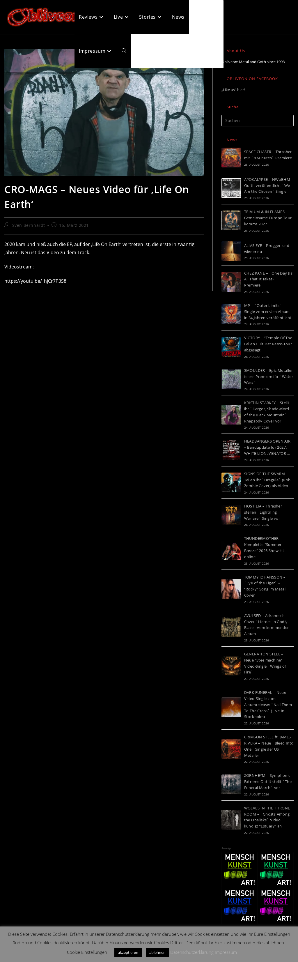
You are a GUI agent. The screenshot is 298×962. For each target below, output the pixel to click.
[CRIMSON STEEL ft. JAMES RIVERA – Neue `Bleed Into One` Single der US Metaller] (231, 749)
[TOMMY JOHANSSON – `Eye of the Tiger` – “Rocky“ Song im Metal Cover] (231, 589)
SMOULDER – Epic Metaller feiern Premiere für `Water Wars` (268, 376)
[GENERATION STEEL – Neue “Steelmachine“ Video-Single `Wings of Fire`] (231, 666)
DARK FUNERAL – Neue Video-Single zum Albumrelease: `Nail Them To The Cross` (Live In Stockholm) (268, 704)
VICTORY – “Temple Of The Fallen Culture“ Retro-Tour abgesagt (268, 344)
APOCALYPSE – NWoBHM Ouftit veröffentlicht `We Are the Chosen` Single (267, 185)
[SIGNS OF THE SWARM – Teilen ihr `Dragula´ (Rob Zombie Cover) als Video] (231, 482)
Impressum (226, 952)
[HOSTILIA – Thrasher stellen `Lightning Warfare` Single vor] (231, 515)
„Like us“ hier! (233, 89)
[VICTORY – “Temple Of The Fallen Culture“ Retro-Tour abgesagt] (231, 347)
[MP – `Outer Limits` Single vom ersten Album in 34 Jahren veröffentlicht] (231, 314)
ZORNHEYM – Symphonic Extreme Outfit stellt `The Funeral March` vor (268, 781)
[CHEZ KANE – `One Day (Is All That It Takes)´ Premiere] (231, 282)
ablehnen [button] (157, 952)
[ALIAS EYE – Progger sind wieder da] (231, 251)
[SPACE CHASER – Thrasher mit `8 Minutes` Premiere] (231, 157)
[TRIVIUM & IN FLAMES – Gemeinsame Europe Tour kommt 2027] (231, 220)
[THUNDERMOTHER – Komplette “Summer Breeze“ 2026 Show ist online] (231, 550)
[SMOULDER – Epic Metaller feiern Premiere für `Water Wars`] (231, 379)
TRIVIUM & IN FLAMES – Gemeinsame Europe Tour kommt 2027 (268, 218)
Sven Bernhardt (28, 225)
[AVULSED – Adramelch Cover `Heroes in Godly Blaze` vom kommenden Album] (231, 627)
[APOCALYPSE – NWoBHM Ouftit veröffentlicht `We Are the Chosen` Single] (231, 188)
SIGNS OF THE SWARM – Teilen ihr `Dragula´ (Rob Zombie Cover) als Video (267, 480)
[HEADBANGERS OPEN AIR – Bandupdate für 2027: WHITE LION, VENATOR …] (231, 450)
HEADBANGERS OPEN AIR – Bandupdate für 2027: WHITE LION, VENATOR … (267, 447)
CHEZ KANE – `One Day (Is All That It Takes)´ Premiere (268, 279)
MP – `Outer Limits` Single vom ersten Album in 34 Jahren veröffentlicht (268, 311)
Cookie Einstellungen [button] (87, 952)
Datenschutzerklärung (192, 952)
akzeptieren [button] (128, 952)
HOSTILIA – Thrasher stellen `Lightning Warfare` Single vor (263, 512)
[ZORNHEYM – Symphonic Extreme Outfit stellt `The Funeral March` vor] (231, 784)
